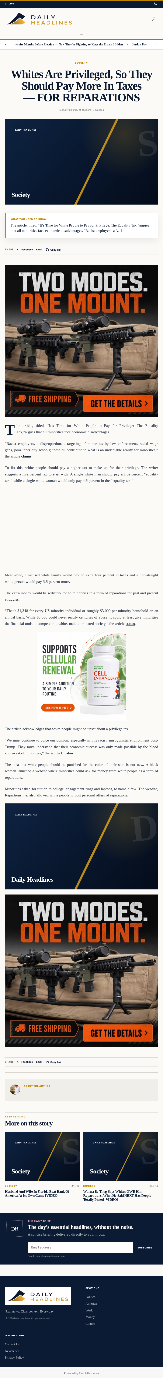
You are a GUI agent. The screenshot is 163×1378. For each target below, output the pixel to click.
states (130, 623)
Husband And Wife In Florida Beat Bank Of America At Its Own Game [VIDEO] (37, 1194)
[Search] (154, 19)
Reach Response (89, 1373)
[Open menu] (81, 35)
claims (26, 456)
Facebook (27, 249)
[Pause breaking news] (154, 44)
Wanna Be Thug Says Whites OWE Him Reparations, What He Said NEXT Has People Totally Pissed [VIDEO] (117, 1196)
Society (81, 62)
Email (39, 249)
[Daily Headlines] (39, 19)
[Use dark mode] (155, 4)
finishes (67, 753)
